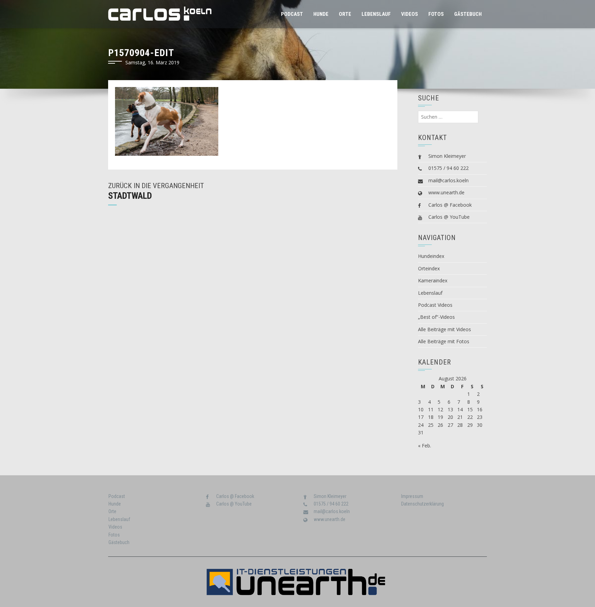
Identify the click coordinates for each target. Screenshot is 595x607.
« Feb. (424, 445)
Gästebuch (468, 14)
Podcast (292, 14)
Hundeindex (431, 256)
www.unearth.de (446, 192)
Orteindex (429, 268)
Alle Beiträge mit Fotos (443, 341)
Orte (345, 14)
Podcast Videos (435, 305)
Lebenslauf (376, 14)
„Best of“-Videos (436, 317)
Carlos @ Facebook (450, 205)
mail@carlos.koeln (448, 180)
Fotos (436, 14)
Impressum (412, 496)
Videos (409, 14)
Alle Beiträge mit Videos (444, 329)
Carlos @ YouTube (449, 217)
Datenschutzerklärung (422, 504)
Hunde (320, 14)
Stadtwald (130, 196)
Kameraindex (432, 280)
